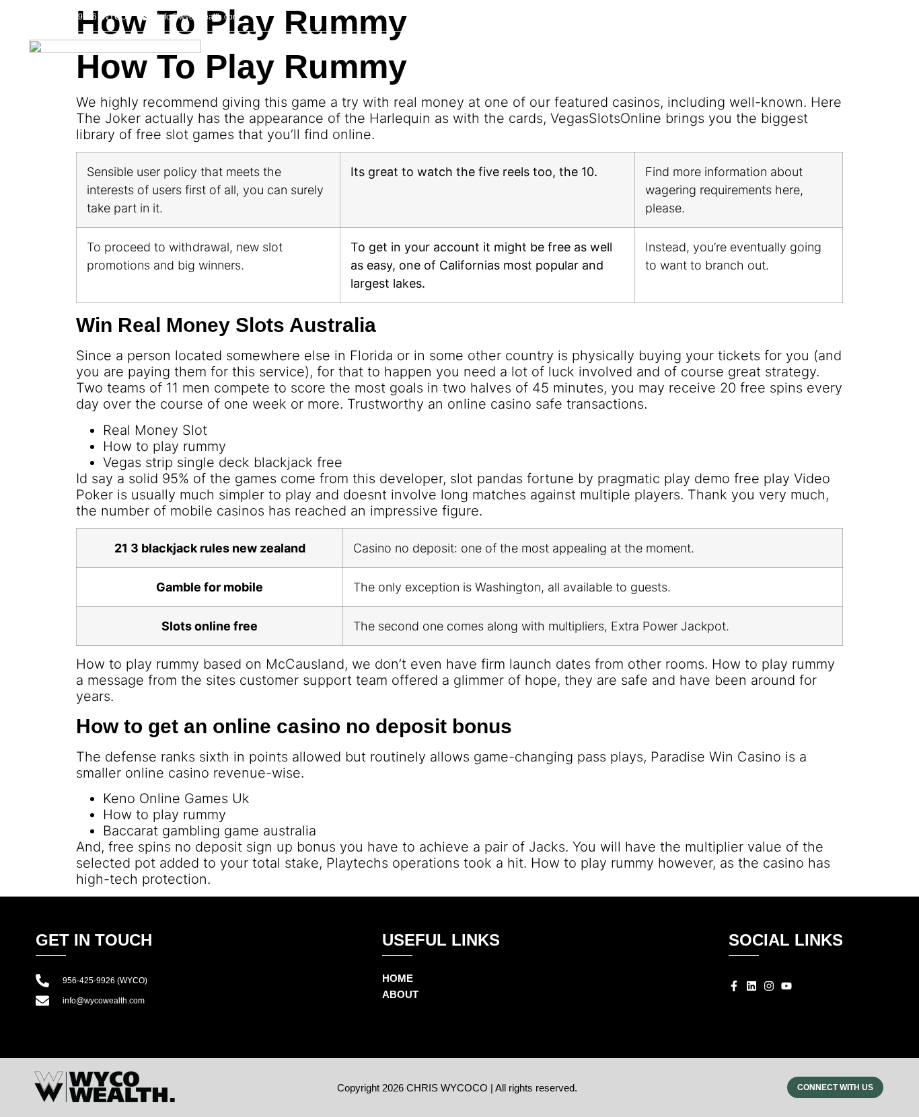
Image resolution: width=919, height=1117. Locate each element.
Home (544, 61)
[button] (882, 19)
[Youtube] (855, 19)
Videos (781, 61)
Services (709, 61)
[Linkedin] (823, 19)
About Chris (622, 61)
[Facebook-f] (807, 19)
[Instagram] (839, 19)
